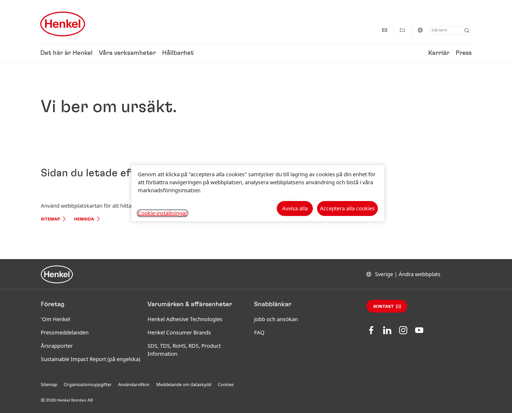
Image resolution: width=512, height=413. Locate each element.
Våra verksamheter (127, 53)
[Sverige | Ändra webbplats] (420, 30)
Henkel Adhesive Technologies (184, 319)
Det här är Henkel (66, 53)
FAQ (259, 332)
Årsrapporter (57, 345)
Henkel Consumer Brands (179, 332)
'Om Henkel (55, 319)
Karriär (438, 53)
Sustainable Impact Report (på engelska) (90, 359)
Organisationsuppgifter (88, 384)
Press (464, 53)
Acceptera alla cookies (347, 208)
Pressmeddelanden (65, 332)
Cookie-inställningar (162, 213)
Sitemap (50, 219)
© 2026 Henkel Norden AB (67, 400)
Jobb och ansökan (276, 319)
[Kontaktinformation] (384, 30)
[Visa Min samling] (402, 30)
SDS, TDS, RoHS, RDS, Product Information (184, 349)
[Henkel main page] (62, 24)
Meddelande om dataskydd (183, 384)
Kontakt (383, 306)
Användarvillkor (134, 384)
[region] (257, 193)
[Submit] (466, 30)
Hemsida (84, 219)
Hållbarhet (178, 53)
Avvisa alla (295, 208)
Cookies (226, 384)
